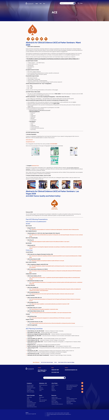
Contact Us (41, 387)
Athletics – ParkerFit (55, 385)
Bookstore (53, 389)
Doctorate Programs (30, 385)
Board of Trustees (54, 401)
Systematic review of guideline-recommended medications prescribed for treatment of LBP (50, 303)
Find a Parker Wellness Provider (72, 398)
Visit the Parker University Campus (47, 362)
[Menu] (79, 3)
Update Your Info (42, 401)
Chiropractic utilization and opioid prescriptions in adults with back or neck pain (48, 260)
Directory (68, 397)
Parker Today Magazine (43, 399)
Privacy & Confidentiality (71, 399)
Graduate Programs (30, 386)
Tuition (40, 390)
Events (55, 362)
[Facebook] (82, 386)
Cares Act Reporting (55, 402)
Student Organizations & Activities (72, 385)
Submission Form (35, 165)
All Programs (29, 389)
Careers (53, 387)
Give (44, 3)
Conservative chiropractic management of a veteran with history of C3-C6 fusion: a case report (51, 317)
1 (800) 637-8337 (55, 369)
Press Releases (68, 389)
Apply (37, 3)
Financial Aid (41, 389)
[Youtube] (82, 392)
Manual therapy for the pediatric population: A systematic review (45, 309)
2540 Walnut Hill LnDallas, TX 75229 (42, 370)
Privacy (27, 412)
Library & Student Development (71, 386)
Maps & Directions (69, 387)
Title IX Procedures (70, 403)
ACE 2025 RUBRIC (53, 143)
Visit (40, 3)
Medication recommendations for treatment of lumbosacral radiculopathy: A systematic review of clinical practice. (55, 229)
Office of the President (30, 391)
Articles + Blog (29, 397)
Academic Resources (30, 390)
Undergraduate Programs (31, 387)
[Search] (74, 3)
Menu (81, 3)
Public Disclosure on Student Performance (71, 402)
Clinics (28, 398)
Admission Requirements (43, 385)
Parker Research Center (31, 405)
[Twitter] (82, 383)
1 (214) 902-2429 (55, 372)
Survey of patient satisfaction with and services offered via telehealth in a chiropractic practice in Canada (53, 323)
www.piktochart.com (30, 141)
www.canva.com (29, 139)
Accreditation (54, 399)
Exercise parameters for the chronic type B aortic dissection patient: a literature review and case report (53, 293)
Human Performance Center (31, 402)
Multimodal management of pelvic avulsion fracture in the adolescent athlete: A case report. (50, 241)
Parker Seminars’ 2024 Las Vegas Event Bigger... (66, 362)
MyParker (28, 399)
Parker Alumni (41, 397)
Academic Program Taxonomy (56, 398)
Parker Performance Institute (32, 406)
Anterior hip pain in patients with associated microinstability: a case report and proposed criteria (51, 312)
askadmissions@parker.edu (71, 369)
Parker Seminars (29, 401)
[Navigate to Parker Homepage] (29, 3)
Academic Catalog (54, 397)
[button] (54, 160)
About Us (53, 386)
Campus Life (54, 390)
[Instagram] (82, 389)
